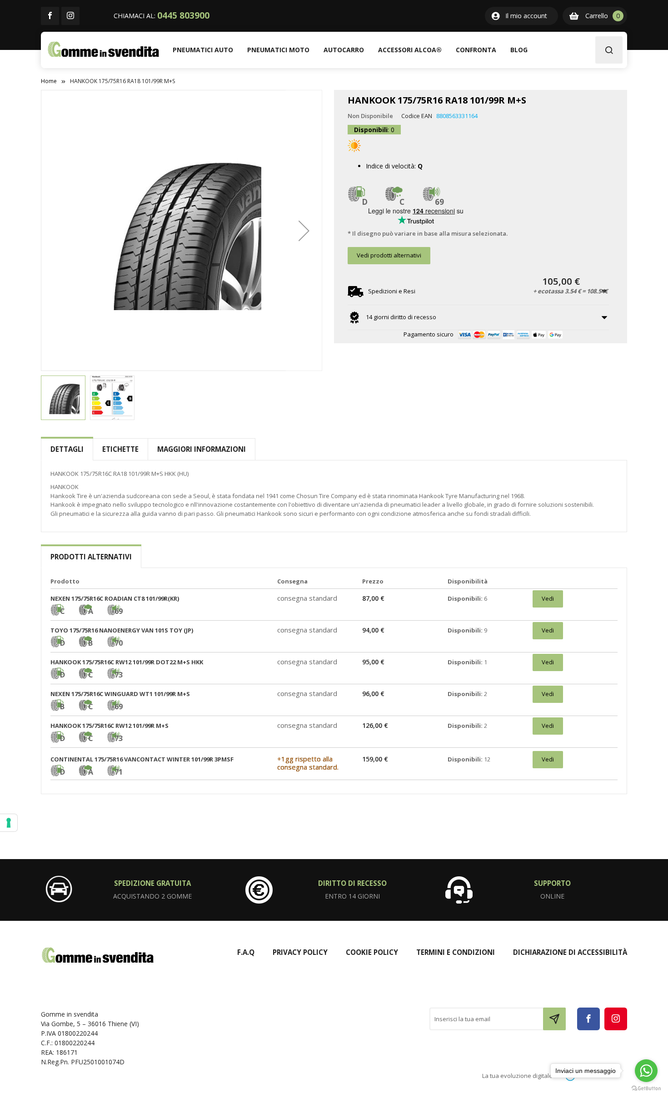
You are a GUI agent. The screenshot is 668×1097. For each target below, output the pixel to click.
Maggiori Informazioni (201, 449)
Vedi (548, 598)
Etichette (120, 449)
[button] (304, 230)
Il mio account (526, 15)
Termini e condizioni (455, 952)
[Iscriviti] (554, 1019)
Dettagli (67, 449)
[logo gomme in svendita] (103, 49)
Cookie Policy (372, 952)
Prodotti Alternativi (91, 556)
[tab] (67, 449)
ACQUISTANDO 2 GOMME (152, 896)
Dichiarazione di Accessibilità (570, 952)
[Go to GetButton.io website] (646, 1088)
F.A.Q (245, 952)
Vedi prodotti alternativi (389, 255)
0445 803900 (183, 15)
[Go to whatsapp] (646, 1070)
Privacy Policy (300, 952)
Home (49, 81)
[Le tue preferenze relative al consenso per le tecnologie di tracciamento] (8, 822)
